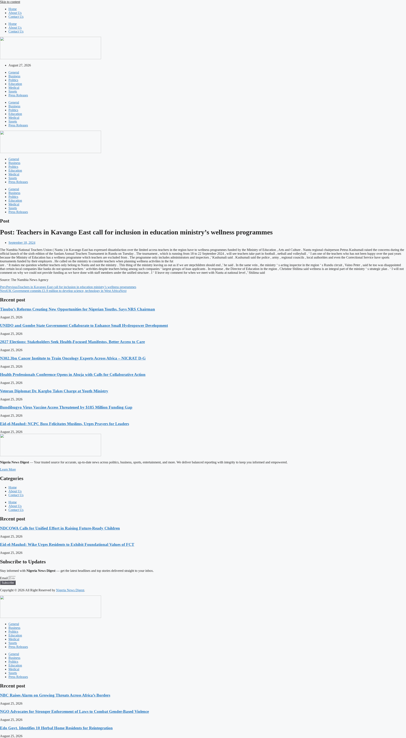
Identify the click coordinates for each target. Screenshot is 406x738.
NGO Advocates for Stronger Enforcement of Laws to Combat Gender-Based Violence (74, 711)
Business (14, 76)
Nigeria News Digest (70, 590)
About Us (15, 13)
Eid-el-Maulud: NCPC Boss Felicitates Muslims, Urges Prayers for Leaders (64, 424)
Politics (13, 80)
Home (12, 9)
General (13, 72)
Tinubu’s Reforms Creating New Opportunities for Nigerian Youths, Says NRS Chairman (77, 309)
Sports (12, 91)
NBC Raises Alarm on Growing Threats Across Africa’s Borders (55, 695)
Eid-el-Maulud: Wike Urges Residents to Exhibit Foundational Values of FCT (67, 544)
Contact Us (15, 16)
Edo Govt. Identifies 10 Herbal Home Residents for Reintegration (56, 728)
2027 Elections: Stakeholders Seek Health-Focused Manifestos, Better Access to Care (72, 342)
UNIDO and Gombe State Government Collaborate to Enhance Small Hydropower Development (84, 325)
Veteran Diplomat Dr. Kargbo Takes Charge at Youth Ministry (54, 391)
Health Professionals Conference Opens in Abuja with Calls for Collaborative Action (72, 374)
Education (15, 84)
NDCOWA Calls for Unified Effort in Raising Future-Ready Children (60, 528)
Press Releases (18, 95)
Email (4, 578)
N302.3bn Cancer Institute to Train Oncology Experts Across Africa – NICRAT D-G (73, 358)
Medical (13, 87)
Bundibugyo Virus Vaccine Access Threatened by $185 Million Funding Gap (66, 407)
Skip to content (10, 2)
